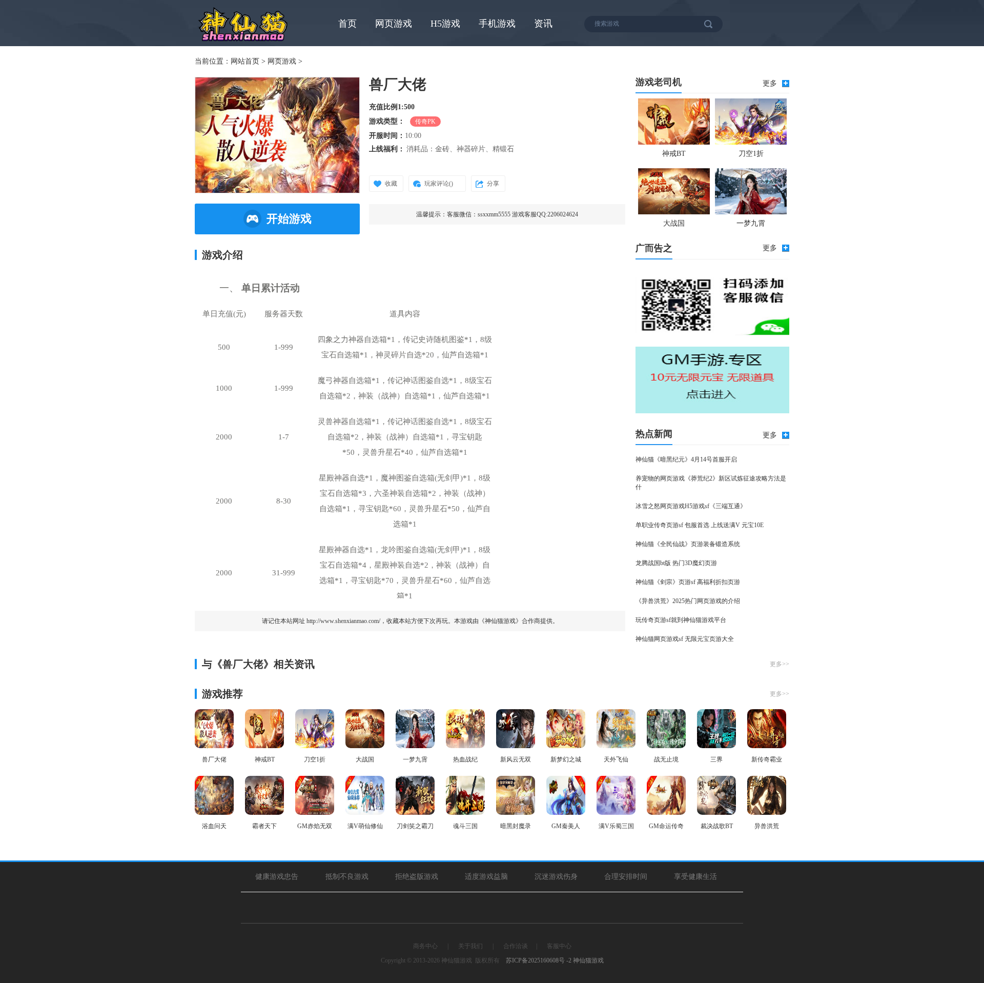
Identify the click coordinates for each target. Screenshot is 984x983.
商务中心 (425, 946)
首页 (347, 23)
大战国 (674, 223)
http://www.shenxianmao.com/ (343, 621)
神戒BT (674, 153)
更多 (770, 83)
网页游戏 (393, 23)
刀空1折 (751, 153)
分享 (493, 183)
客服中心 (559, 946)
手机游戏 (497, 23)
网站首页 (245, 61)
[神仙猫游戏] (243, 41)
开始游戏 (289, 218)
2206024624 (562, 214)
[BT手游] (712, 303)
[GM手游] (712, 380)
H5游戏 (445, 23)
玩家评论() (438, 183)
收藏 (391, 183)
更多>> (779, 664)
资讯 (543, 23)
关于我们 (470, 946)
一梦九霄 (750, 223)
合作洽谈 (515, 946)
